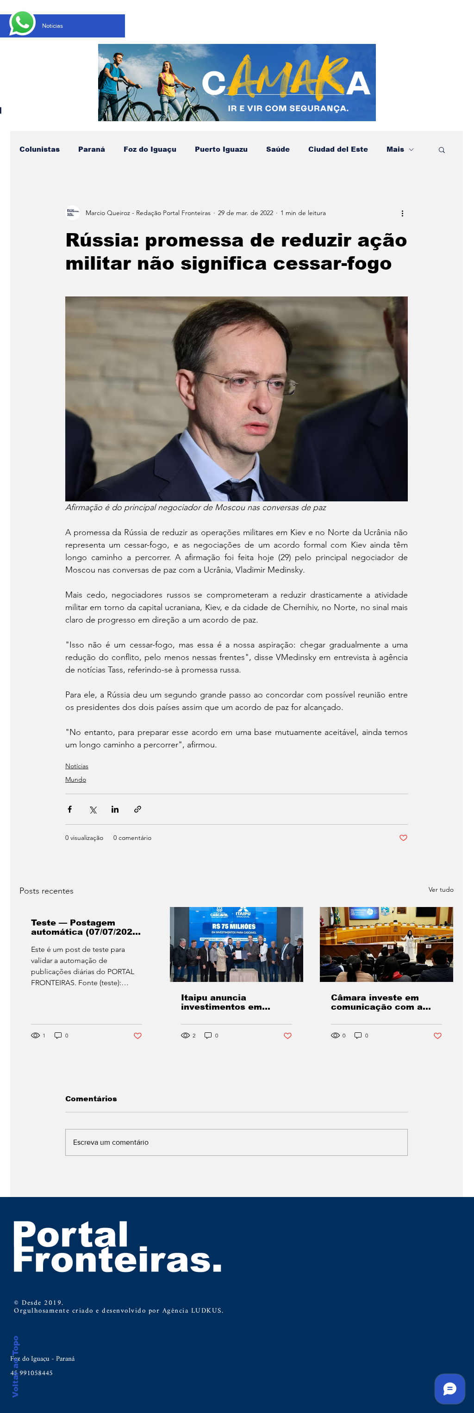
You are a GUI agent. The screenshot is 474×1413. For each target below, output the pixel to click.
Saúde (278, 149)
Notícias (76, 766)
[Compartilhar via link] (137, 809)
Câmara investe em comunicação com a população (377, 1002)
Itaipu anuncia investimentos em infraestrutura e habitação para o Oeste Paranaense (234, 1002)
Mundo (75, 779)
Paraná (91, 149)
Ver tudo (441, 889)
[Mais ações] (402, 212)
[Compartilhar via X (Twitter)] (92, 809)
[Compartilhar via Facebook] (69, 809)
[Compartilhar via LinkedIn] (115, 809)
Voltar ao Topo (15, 1367)
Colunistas (39, 149)
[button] (441, 149)
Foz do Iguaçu (150, 149)
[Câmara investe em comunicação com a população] (386, 944)
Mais (395, 149)
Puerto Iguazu (221, 149)
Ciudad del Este (338, 149)
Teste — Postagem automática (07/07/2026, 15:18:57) (86, 927)
